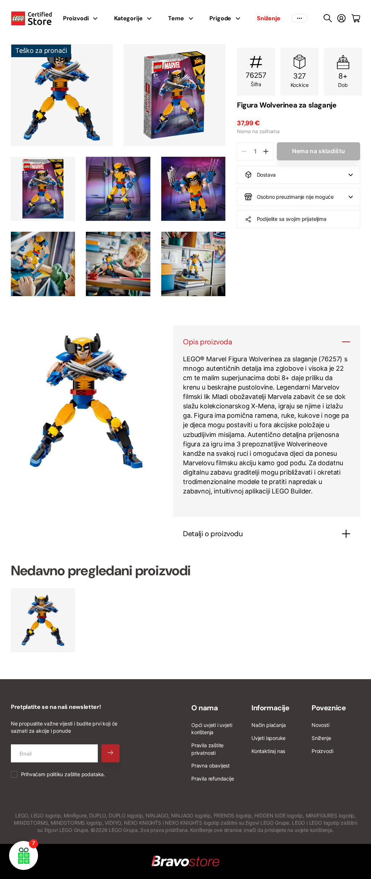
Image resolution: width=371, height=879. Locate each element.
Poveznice (329, 707)
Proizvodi (322, 751)
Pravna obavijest (210, 765)
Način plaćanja (268, 725)
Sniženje (321, 738)
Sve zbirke (97, 18)
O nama (204, 707)
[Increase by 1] (265, 151)
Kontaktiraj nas (268, 751)
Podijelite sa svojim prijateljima (291, 219)
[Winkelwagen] (355, 18)
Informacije (270, 707)
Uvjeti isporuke (268, 738)
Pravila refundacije (212, 778)
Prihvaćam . (63, 774)
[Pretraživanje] (328, 18)
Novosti (320, 725)
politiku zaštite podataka (75, 774)
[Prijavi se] (341, 18)
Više (299, 18)
